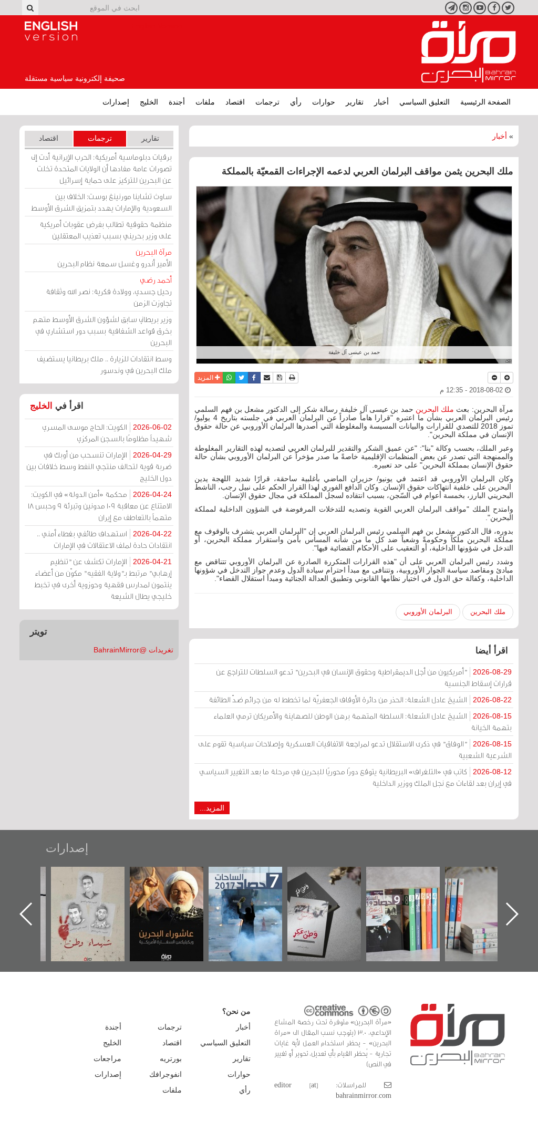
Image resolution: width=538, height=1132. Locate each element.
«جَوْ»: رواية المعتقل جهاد (98, 884)
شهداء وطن (177, 878)
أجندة (177, 102)
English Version (51, 30)
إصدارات (115, 102)
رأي (296, 102)
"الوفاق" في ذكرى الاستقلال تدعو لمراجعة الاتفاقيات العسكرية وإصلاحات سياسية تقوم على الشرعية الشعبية (355, 749)
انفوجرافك (165, 1074)
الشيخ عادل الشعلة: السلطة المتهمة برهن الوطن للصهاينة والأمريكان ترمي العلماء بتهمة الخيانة (363, 721)
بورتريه (171, 1058)
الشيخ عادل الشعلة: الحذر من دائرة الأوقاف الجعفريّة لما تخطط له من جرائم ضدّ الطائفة (360, 699)
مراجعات (107, 1058)
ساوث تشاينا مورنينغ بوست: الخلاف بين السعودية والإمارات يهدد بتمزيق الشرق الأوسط (101, 202)
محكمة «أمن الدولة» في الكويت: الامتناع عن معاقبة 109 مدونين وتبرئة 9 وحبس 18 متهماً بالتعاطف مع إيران (100, 506)
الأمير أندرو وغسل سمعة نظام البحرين (114, 257)
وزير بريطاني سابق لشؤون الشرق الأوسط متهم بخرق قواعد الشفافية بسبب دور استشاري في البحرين (102, 331)
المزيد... (212, 808)
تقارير (355, 102)
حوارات (323, 102)
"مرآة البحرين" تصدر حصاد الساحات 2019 (492, 891)
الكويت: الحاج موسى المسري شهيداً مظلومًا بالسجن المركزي (107, 432)
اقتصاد (235, 102)
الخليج (149, 102)
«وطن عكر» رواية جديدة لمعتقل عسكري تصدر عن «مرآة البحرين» (413, 897)
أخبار (381, 102)
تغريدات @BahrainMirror (133, 650)
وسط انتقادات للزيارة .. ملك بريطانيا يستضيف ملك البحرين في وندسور (104, 364)
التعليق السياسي (424, 102)
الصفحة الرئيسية (485, 102)
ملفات (205, 102)
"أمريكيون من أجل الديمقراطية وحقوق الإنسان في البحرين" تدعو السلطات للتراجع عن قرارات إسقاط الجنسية (364, 677)
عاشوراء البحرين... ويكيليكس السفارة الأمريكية (256, 891)
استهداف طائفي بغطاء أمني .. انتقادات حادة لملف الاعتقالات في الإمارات (104, 539)
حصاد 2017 (335, 878)
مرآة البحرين (468, 52)
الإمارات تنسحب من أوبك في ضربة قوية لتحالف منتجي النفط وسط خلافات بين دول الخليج (99, 466)
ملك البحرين (435, 409)
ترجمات (267, 102)
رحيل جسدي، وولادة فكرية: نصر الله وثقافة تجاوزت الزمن (109, 291)
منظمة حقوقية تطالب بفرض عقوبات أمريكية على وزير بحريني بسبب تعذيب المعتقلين (105, 230)
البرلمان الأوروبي (428, 612)
